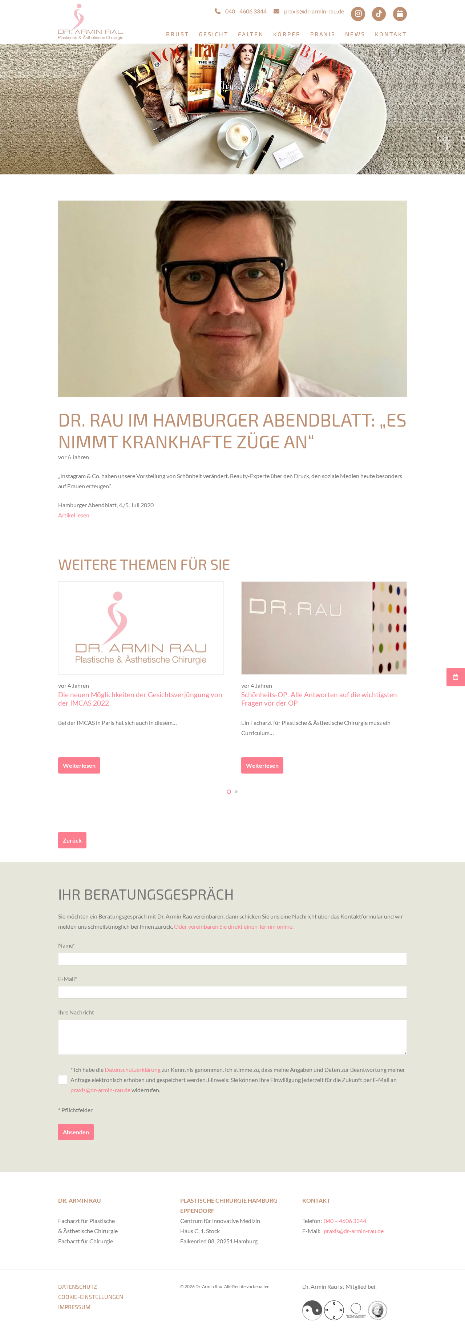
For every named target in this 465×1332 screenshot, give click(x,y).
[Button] (455, 677)
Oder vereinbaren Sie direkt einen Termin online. (234, 926)
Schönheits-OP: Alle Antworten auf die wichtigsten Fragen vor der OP (319, 698)
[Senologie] (312, 1310)
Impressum (74, 1306)
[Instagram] (358, 14)
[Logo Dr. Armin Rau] (90, 22)
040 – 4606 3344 (345, 1220)
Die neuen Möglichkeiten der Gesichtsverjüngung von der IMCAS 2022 (140, 698)
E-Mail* (67, 978)
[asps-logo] (356, 1310)
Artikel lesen (73, 515)
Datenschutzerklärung (133, 1069)
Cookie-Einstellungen (90, 1296)
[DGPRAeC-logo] (378, 1310)
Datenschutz (77, 1286)
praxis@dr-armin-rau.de (100, 1089)
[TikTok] (379, 14)
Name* (66, 945)
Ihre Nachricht (76, 1012)
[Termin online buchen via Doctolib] (400, 14)
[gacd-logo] (334, 1310)
